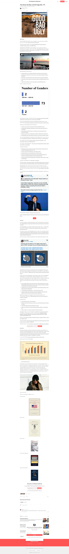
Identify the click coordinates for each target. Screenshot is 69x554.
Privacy (35, 548)
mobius (23, 509)
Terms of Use (38, 536)
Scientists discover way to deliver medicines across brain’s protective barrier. (34, 73)
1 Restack (29, 493)
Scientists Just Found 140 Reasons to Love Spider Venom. (31, 151)
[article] (34, 520)
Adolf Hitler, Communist (35, 160)
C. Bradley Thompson (26, 521)
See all (22, 536)
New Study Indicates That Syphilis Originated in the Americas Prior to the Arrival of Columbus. (34, 119)
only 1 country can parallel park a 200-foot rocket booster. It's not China (34, 49)
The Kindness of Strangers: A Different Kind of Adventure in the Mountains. (35, 138)
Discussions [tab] (26, 516)
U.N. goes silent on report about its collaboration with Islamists (38, 324)
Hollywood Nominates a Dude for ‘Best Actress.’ (36, 337)
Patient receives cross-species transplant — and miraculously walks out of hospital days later (33, 141)
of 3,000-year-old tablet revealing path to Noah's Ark (39, 133)
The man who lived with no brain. (33, 42)
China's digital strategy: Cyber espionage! (28, 301)
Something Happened (24, 518)
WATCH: (23, 303)
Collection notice (41, 548)
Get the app (38, 550)
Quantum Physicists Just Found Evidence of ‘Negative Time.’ (31, 153)
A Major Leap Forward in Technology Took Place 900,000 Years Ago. (33, 126)
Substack (30, 552)
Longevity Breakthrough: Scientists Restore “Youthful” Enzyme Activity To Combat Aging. (33, 45)
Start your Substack (32, 550)
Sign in (66, 1)
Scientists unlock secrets (25, 133)
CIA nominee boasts (40, 49)
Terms (37, 548)
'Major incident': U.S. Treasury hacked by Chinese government (31, 309)
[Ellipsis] (48, 509)
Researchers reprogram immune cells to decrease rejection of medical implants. (34, 77)
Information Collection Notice (34, 537)
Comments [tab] (21, 502)
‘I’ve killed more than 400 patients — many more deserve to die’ (32, 290)
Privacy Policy (40, 537)
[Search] (57, 1)
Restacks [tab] (25, 502)
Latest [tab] (23, 516)
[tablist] (23, 502)
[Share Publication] (59, 1)
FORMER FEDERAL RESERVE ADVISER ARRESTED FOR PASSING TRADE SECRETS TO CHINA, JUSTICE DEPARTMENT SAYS (33, 314)
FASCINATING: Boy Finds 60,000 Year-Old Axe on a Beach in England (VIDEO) (34, 135)
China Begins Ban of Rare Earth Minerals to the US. (30, 305)
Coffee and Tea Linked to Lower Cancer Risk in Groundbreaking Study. (33, 81)
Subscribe (62, 1)
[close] (42, 523)
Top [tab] (20, 516)
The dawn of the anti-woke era (35, 212)
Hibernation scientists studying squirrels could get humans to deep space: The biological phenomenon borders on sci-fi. (34, 149)
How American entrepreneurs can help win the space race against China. (36, 122)
